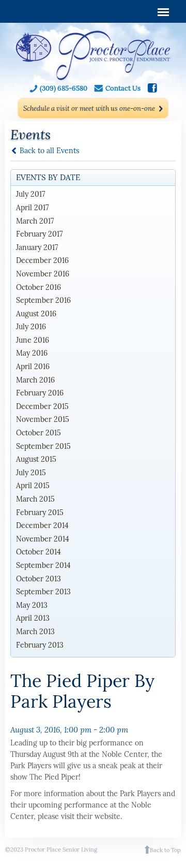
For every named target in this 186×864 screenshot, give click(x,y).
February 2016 (40, 393)
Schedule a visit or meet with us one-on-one (89, 108)
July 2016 (31, 326)
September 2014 (43, 565)
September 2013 (43, 591)
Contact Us (123, 88)
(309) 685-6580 (63, 88)
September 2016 (43, 300)
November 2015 (42, 419)
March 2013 (35, 631)
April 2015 (33, 485)
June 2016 (32, 340)
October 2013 (38, 578)
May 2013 (32, 605)
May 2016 (32, 353)
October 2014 (38, 552)
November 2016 (42, 274)
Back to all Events (49, 150)
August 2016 (36, 313)
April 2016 (33, 366)
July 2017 (30, 194)
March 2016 (35, 380)
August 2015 (36, 459)
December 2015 (42, 406)
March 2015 (35, 499)
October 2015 (38, 432)
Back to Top (165, 850)
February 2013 (40, 645)
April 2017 (32, 207)
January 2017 (37, 247)
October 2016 (38, 287)
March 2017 (35, 221)
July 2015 (31, 472)
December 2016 (42, 260)
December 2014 (42, 525)
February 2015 (40, 512)
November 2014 (42, 539)
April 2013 (33, 618)
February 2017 (39, 234)
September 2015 (43, 446)
